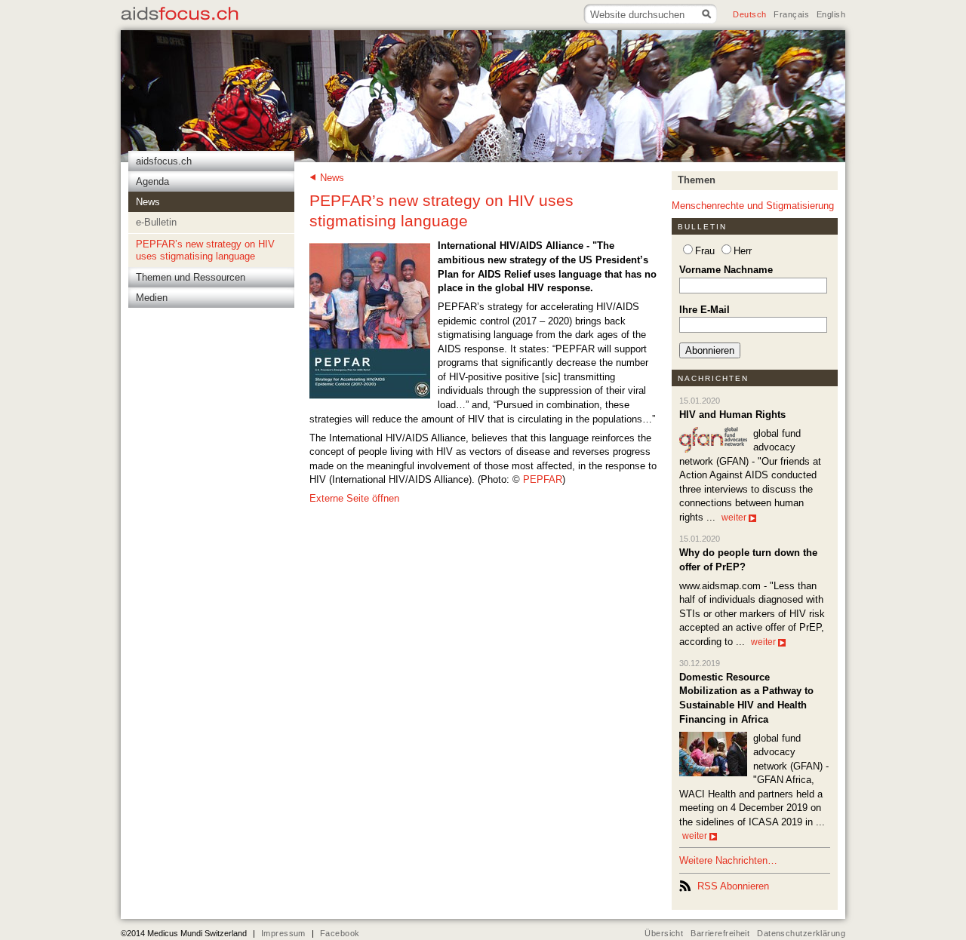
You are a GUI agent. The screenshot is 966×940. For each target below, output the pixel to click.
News (332, 177)
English (831, 14)
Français (791, 14)
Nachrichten (713, 378)
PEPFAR (542, 479)
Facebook (339, 933)
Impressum (283, 933)
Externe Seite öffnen (354, 498)
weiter (733, 517)
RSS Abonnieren (733, 886)
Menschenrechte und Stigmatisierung (753, 205)
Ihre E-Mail (704, 309)
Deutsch (749, 14)
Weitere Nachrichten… (728, 860)
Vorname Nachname (726, 269)
